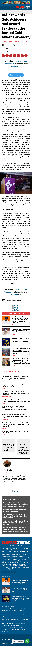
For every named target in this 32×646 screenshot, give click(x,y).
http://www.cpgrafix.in (8, 472)
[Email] (18, 55)
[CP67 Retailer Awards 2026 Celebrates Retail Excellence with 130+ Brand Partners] (6, 352)
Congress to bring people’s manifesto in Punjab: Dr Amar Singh (21, 330)
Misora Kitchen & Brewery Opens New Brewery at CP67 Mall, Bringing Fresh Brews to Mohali (16, 416)
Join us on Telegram (17, 76)
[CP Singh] (3, 45)
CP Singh (13, 45)
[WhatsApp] (10, 55)
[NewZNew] (23, 7)
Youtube (14, 66)
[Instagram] (6, 572)
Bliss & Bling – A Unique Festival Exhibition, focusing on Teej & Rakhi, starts (9, 447)
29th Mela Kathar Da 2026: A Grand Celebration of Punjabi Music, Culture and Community (21, 341)
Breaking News (7, 41)
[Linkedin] (14, 55)
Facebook (8, 64)
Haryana (4, 428)
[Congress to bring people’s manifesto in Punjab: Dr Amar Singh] (6, 331)
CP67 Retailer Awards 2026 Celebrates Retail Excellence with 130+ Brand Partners (21, 351)
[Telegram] (26, 55)
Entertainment (17, 345)
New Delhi (24, 41)
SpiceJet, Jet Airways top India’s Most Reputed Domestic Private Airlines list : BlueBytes (23, 449)
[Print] (22, 55)
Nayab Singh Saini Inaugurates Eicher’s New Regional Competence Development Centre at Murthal (16, 424)
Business (16, 41)
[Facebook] (3, 55)
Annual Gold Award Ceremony (14, 300)
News (14, 324)
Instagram (22, 61)
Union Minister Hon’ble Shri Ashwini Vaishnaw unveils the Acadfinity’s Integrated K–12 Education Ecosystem (21, 361)
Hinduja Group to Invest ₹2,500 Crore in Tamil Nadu (15, 431)
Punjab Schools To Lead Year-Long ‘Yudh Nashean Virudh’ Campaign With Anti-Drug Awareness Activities (20, 319)
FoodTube (5, 420)
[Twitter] (7, 55)
